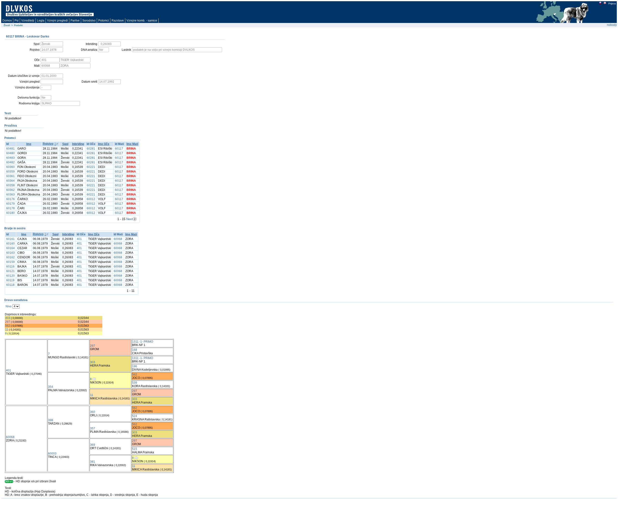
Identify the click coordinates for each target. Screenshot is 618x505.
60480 (10, 153)
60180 (10, 213)
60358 (10, 185)
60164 (10, 248)
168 (134, 350)
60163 (10, 252)
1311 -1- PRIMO (142, 341)
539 (134, 382)
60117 (119, 148)
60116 (10, 266)
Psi (16, 20)
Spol (65, 144)
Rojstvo (48, 143)
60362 (10, 190)
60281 (91, 148)
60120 (10, 275)
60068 (118, 239)
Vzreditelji (27, 20)
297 (7, 322)
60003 (52, 453)
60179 (10, 203)
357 (92, 428)
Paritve (75, 20)
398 (50, 420)
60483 (10, 157)
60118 (10, 285)
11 (6, 329)
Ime (28, 144)
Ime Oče (103, 144)
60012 (91, 199)
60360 (10, 167)
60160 (10, 243)
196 (134, 366)
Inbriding (78, 144)
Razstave (118, 20)
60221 (91, 167)
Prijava (612, 3)
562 (7, 325)
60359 (10, 171)
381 (92, 461)
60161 (10, 239)
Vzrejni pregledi (57, 20)
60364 (10, 180)
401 (79, 239)
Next (129, 219)
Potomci (103, 20)
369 (92, 445)
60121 (10, 271)
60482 (10, 162)
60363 (10, 194)
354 (50, 387)
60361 (10, 176)
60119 (10, 280)
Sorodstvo (89, 20)
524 (134, 416)
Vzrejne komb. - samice (141, 20)
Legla (40, 20)
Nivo (9, 306)
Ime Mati (132, 144)
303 (7, 318)
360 (92, 412)
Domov (7, 20)
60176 (10, 199)
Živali (7, 25)
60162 (10, 257)
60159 (10, 262)
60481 (10, 148)
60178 (10, 208)
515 (134, 449)
